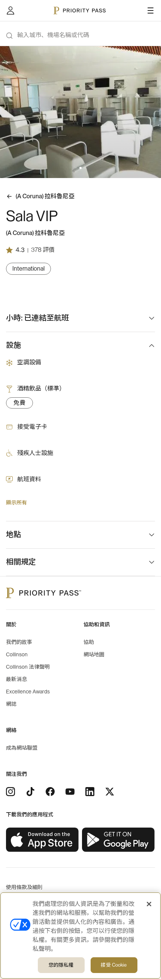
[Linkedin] (89, 791)
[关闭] (149, 904)
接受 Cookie (114, 965)
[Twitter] (109, 791)
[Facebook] (50, 791)
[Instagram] (10, 791)
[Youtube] (70, 791)
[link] (42, 840)
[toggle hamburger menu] (150, 10)
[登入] (10, 10)
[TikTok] (30, 791)
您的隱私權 (61, 965)
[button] (76, 168)
